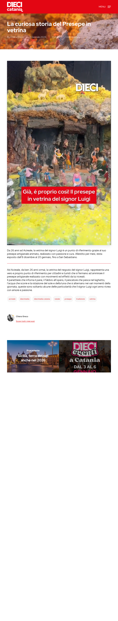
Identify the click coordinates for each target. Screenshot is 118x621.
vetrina (92, 299)
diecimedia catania (42, 299)
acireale (12, 299)
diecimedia (24, 299)
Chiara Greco (17, 37)
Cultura (56, 37)
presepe (68, 299)
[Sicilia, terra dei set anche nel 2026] (33, 356)
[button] (105, 6)
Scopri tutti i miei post (25, 321)
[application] (59, 153)
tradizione (80, 299)
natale (57, 299)
